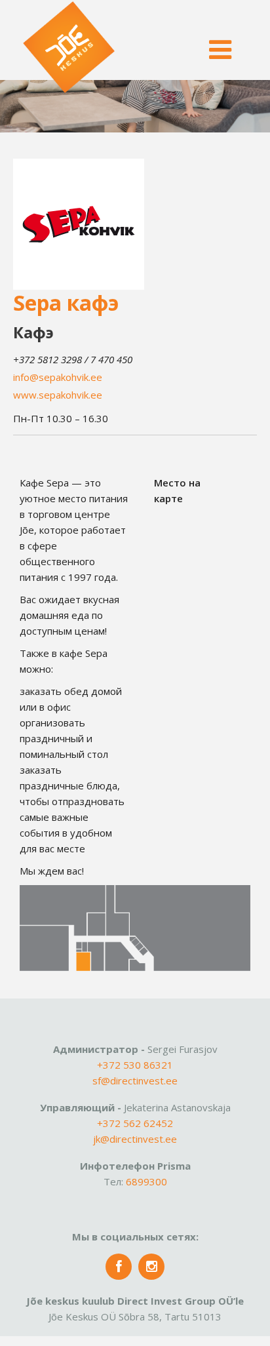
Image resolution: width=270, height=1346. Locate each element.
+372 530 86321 (135, 1064)
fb (119, 1267)
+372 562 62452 (135, 1123)
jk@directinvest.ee (135, 1138)
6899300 (146, 1181)
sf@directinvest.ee (135, 1080)
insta (151, 1267)
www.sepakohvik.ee (57, 394)
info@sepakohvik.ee (57, 377)
